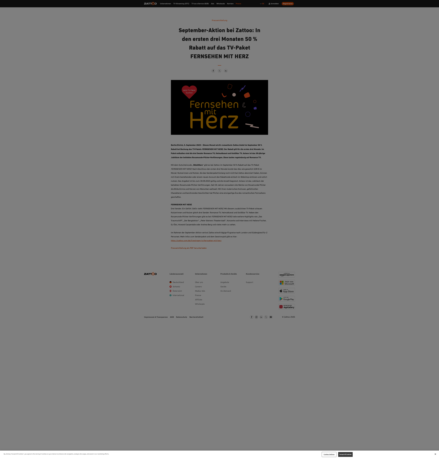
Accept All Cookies (345, 454)
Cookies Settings (329, 454)
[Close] (435, 454)
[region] (219, 454)
